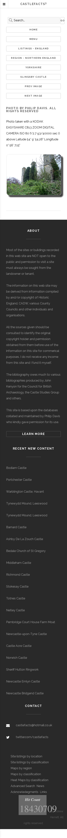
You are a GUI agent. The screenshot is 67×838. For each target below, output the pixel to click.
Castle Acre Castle (18, 646)
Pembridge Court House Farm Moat (30, 622)
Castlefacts (33, 4)
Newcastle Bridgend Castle (25, 693)
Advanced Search (23, 786)
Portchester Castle (19, 479)
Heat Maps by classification (29, 780)
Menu (33, 39)
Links (43, 792)
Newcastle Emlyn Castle (23, 681)
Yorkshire (33, 67)
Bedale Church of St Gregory (26, 551)
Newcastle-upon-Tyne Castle (26, 634)
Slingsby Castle (33, 76)
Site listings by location (26, 756)
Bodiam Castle (16, 468)
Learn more (33, 434)
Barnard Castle (16, 527)
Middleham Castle (18, 563)
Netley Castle (15, 610)
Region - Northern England (33, 58)
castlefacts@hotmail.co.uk (34, 725)
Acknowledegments (24, 792)
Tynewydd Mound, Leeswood (26, 503)
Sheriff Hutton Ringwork (22, 669)
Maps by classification (26, 774)
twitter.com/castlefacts (32, 737)
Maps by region (21, 768)
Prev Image (33, 86)
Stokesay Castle (17, 586)
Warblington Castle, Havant (25, 491)
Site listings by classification (30, 762)
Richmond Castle (18, 574)
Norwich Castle (16, 657)
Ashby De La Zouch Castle (24, 539)
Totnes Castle (15, 598)
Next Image (33, 95)
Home (33, 29)
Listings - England (33, 48)
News (40, 786)
